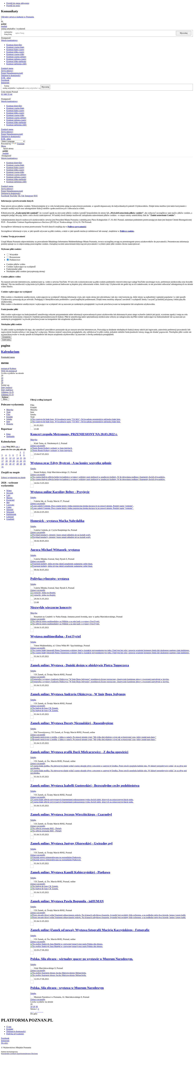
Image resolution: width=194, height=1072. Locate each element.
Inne (8, 421)
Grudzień (10, 519)
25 (6, 464)
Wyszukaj (183, 33)
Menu (3, 146)
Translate (20, 144)
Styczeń (9, 493)
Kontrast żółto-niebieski (16, 61)
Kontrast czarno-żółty (15, 54)
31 (2, 467)
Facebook (5, 80)
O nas (8, 1027)
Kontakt (9, 1029)
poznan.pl (5, 368)
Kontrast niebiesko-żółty (16, 64)
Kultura (13, 368)
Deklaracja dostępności (16, 1031)
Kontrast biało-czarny (15, 49)
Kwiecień (10, 500)
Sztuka (9, 419)
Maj (8, 502)
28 (17, 464)
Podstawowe (15, 260)
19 (10, 461)
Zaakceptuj (6, 340)
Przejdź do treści (13, 5)
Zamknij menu (7, 68)
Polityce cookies (127, 231)
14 (17, 458)
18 (6, 461)
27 (14, 464)
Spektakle (10, 436)
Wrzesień (10, 512)
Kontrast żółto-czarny (15, 52)
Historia (9, 424)
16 (24, 458)
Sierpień (9, 509)
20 (14, 461)
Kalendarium (10, 351)
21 (17, 461)
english (4, 26)
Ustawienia (6, 337)
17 (2, 461)
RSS (35, 196)
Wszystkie (14, 254)
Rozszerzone (15, 257)
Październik (11, 514)
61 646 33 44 (6, 94)
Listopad (10, 517)
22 (21, 461)
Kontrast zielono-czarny (16, 59)
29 (21, 464)
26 (10, 464)
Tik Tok (21, 196)
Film (8, 414)
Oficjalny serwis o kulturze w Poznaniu (17, 17)
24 (2, 464)
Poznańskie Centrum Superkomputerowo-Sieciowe (19, 1054)
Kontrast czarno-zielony (16, 57)
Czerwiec (10, 505)
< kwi (3, 446)
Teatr (8, 412)
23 (24, 461)
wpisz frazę (10, 33)
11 (6, 458)
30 (24, 464)
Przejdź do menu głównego (17, 3)
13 (14, 458)
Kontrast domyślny (14, 45)
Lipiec (9, 507)
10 (2, 458)
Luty (8, 495)
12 (10, 458)
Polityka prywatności (15, 1034)
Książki (9, 417)
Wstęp (9, 490)
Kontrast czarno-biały (15, 47)
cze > (17, 446)
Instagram (5, 82)
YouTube (13, 196)
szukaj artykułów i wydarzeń (13, 88)
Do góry (33, 1014)
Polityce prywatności (77, 227)
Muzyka (9, 410)
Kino (8, 434)
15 (21, 458)
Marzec (9, 498)
